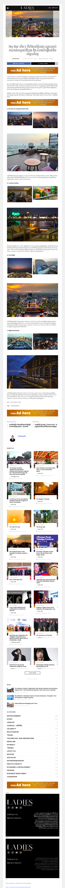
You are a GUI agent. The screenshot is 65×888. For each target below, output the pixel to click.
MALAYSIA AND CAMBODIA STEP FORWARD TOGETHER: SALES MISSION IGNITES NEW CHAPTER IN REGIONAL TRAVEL (18, 638)
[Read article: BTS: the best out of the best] (46, 627)
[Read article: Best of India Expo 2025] (19, 571)
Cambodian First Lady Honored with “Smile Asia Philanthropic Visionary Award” (45, 581)
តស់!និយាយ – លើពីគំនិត (14, 725)
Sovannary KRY (15, 476)
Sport (10, 719)
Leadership (12, 777)
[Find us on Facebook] (8, 807)
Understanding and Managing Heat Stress (26, 703)
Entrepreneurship (15, 761)
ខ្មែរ (50, 7)
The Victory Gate (40, 527)
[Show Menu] (8, 8)
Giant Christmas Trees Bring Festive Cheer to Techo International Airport (45, 469)
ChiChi (39, 637)
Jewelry (11, 722)
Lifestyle (11, 751)
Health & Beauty (14, 764)
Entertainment (43, 58)
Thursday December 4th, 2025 (17, 559)
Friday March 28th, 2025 (49, 668)
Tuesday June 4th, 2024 (30, 58)
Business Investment (16, 773)
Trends (10, 748)
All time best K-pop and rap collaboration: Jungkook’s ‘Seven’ (17, 665)
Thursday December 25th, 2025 (45, 475)
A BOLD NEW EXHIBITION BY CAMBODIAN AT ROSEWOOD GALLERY (17, 609)
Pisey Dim (40, 473)
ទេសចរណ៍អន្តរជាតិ (15, 405)
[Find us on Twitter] (12, 807)
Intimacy (11, 745)
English (56, 7)
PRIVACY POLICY (14, 818)
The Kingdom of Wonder (42, 499)
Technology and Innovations (20, 738)
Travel (51, 58)
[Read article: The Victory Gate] (46, 518)
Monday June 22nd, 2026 (16, 478)
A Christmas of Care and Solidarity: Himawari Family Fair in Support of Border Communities (18, 500)
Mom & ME (11, 741)
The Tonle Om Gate (14, 527)
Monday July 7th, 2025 (15, 644)
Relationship (13, 732)
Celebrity (11, 729)
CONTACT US (12, 814)
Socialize (11, 757)
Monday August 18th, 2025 (17, 614)
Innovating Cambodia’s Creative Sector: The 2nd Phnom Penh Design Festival (44, 553)
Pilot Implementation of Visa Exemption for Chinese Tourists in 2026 (18, 553)
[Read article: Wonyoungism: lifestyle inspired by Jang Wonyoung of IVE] (46, 656)
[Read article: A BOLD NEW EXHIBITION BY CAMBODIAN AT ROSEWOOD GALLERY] (19, 599)
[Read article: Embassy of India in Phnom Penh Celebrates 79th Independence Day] (46, 599)
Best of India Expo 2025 (15, 579)
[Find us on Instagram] (20, 807)
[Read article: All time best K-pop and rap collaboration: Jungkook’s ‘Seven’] (19, 656)
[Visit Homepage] (27, 8)
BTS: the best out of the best (44, 635)
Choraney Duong (15, 642)
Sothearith (16, 58)
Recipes (10, 754)
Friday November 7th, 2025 (44, 559)
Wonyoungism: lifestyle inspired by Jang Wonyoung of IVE (45, 665)
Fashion (10, 770)
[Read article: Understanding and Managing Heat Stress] (10, 705)
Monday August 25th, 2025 (17, 583)
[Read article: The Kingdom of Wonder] (46, 490)
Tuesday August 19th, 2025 (44, 587)
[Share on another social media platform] (56, 63)
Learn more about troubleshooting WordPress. (18, 887)
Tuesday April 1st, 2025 (49, 637)
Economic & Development (18, 767)
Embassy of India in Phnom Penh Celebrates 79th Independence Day (45, 608)
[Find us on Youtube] (16, 807)
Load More (32, 673)
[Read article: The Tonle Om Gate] (19, 518)
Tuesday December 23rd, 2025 (17, 506)
